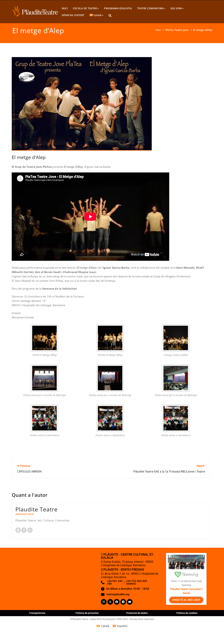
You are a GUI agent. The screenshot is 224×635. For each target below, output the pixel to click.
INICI (65, 8)
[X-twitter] (110, 602)
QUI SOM (176, 8)
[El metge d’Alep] (82, 105)
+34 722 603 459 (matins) (136, 582)
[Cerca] (110, 15)
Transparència (37, 613)
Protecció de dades (137, 613)
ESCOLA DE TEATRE (85, 8)
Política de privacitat (87, 613)
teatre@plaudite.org (117, 594)
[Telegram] (123, 602)
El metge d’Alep (29, 157)
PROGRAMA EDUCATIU (118, 8)
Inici (158, 30)
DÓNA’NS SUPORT (73, 15)
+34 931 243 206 (114, 582)
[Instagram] (104, 602)
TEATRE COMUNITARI (150, 8)
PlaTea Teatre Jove (176, 30)
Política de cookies (186, 613)
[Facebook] (117, 602)
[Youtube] (129, 602)
